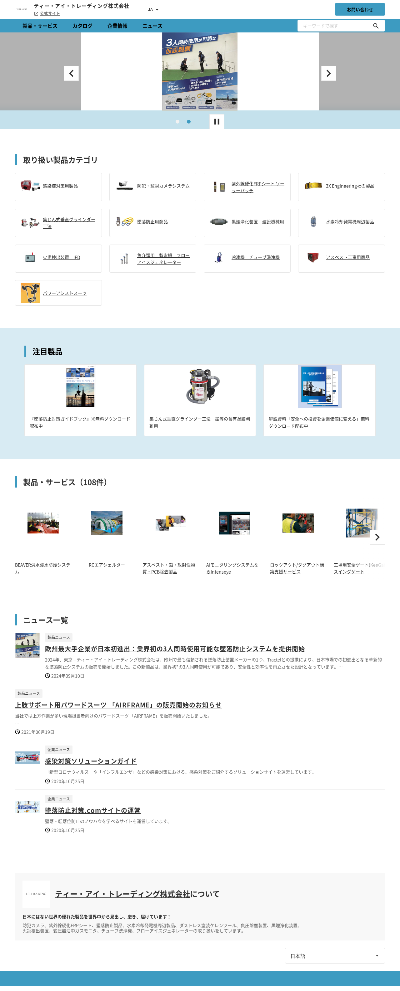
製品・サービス (40, 25)
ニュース (152, 25)
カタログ (82, 25)
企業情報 (118, 25)
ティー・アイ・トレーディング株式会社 (122, 893)
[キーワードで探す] (376, 25)
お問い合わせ (360, 9)
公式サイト (50, 13)
